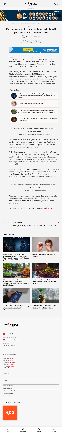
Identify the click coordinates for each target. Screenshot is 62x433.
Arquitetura (17, 23)
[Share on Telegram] (36, 41)
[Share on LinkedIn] (29, 41)
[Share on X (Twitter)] (26, 41)
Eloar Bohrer (29, 36)
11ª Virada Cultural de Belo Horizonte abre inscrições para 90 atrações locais (44, 281)
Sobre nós (5, 383)
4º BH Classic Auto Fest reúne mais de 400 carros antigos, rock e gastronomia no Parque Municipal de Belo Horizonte (16, 282)
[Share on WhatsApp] (39, 41)
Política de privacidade (8, 385)
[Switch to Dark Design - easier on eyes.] (57, 4)
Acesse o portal (13, 368)
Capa (13, 23)
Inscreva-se (13, 366)
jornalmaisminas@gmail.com (13, 339)
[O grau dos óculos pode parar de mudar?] (45, 244)
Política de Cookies (7, 388)
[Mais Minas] (31, 4)
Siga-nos (13, 359)
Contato (5, 380)
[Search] (55, 4)
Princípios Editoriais (8, 393)
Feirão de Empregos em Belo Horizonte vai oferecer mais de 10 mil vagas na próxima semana (16, 307)
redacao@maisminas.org (12, 334)
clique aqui (49, 208)
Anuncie (5, 378)
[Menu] (5, 4)
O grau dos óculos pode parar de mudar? (43, 255)
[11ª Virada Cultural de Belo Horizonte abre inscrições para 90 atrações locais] (45, 270)
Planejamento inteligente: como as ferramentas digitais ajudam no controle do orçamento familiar (44, 307)
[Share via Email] (32, 41)
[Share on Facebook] (22, 41)
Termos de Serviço (7, 396)
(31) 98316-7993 (10, 345)
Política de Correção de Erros (10, 390)
